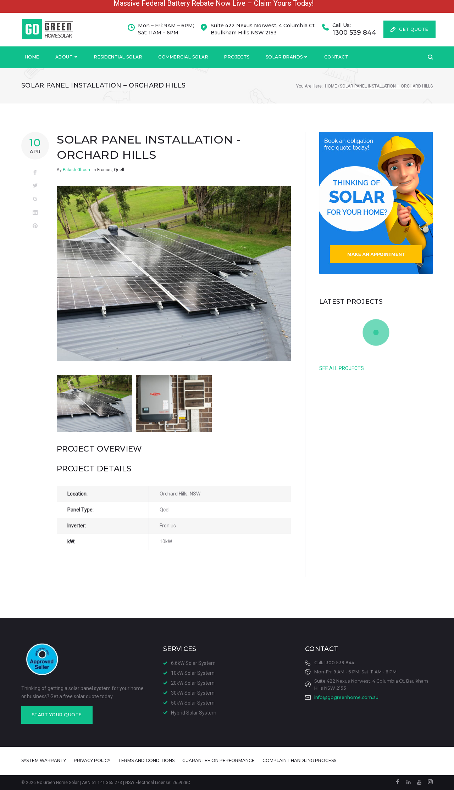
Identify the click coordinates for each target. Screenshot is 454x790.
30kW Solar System (193, 693)
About (64, 57)
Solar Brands (284, 57)
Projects (237, 57)
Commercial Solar (183, 57)
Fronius (104, 169)
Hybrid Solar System (193, 713)
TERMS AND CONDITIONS (146, 760)
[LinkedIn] (408, 782)
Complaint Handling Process (299, 760)
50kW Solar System (193, 703)
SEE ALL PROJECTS (341, 368)
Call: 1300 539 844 (334, 662)
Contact (336, 57)
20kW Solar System (193, 683)
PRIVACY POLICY (92, 760)
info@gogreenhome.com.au (346, 697)
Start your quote (57, 714)
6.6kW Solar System (193, 663)
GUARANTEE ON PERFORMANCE (218, 760)
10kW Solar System (193, 673)
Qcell (119, 169)
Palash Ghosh (76, 169)
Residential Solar (118, 57)
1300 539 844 (354, 33)
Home (32, 57)
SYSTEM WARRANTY (43, 760)
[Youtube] (419, 782)
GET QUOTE (413, 29)
